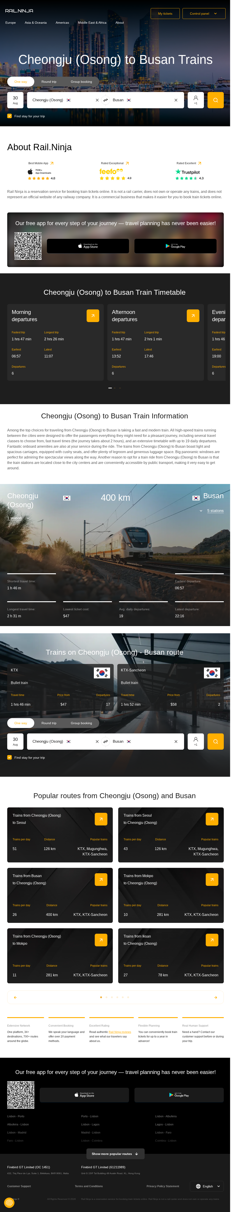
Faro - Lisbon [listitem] (15, 1140)
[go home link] (19, 10)
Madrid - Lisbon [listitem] (90, 1132)
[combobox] (57, 100)
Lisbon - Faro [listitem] (163, 1132)
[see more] (93, 315)
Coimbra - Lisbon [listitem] (165, 1140)
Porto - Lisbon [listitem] (89, 1116)
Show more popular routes (112, 1154)
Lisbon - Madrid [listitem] (16, 1132)
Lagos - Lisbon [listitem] (164, 1124)
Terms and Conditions (89, 1186)
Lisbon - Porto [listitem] (15, 1116)
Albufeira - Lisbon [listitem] (18, 1124)
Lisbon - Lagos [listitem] (90, 1124)
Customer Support (19, 1186)
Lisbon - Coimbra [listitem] (91, 1140)
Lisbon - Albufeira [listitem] (166, 1116)
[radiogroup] (53, 82)
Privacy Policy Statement (163, 1186)
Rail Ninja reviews (120, 1032)
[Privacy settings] (9, 1203)
